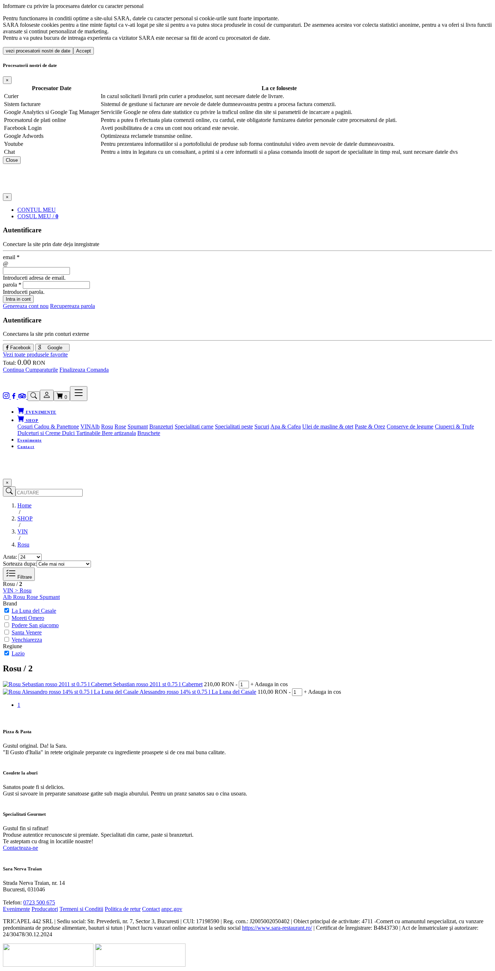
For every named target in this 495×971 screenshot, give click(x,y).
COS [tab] (37, 216)
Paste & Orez (370, 426)
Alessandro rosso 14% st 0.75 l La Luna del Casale (198, 692)
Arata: (10, 557)
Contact (25, 446)
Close (12, 160)
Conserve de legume (410, 426)
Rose (120, 426)
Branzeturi (161, 426)
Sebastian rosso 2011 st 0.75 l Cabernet (158, 684)
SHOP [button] (31, 420)
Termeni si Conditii (81, 909)
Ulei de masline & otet (327, 426)
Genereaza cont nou (26, 306)
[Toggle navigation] (78, 393)
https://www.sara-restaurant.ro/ (277, 928)
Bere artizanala (119, 433)
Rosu (107, 426)
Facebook (20, 347)
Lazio (18, 653)
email (11, 257)
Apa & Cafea (285, 426)
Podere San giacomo (35, 625)
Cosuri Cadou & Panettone (48, 426)
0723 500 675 (39, 902)
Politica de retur (123, 909)
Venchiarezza (27, 640)
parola (12, 285)
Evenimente (29, 440)
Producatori (45, 909)
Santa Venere (27, 632)
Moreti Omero (28, 618)
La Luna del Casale (34, 611)
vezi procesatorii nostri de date (38, 51)
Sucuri (261, 426)
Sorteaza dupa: (20, 564)
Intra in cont (18, 299)
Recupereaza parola (72, 306)
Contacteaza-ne (20, 848)
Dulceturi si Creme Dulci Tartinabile (59, 433)
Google (54, 347)
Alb (95, 426)
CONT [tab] (36, 210)
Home (24, 505)
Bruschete (148, 433)
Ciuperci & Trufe (454, 426)
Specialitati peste (234, 426)
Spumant (138, 426)
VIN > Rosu (17, 590)
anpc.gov (171, 909)
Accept (83, 51)
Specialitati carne (194, 426)
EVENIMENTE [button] (40, 412)
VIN (85, 426)
